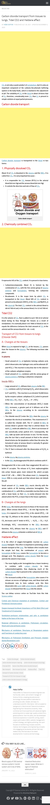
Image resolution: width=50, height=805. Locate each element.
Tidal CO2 (41, 669)
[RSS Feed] (20, 798)
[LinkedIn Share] (12, 646)
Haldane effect (32, 669)
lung (21, 547)
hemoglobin (21, 291)
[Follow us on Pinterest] (29, 798)
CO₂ (3, 85)
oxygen (41, 550)
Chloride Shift (6, 666)
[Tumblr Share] (25, 646)
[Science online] (8, 798)
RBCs (43, 173)
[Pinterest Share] (16, 646)
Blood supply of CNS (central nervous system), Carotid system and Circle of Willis (12, 764)
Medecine (6, 9)
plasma (31, 173)
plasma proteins (24, 457)
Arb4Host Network (29, 793)
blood (29, 93)
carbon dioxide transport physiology (34, 662)
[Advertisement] (25, 56)
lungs (9, 507)
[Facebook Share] (3, 646)
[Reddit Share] (21, 646)
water (19, 586)
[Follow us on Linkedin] (33, 798)
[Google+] (25, 798)
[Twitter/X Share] (8, 646)
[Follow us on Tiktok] (41, 798)
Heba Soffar (8, 24)
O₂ (5, 96)
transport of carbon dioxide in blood (13, 673)
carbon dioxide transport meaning (12, 662)
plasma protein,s (11, 377)
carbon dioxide (30, 556)
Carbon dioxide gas (12, 659)
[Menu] (47, 3)
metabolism (31, 85)
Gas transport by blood (19, 669)
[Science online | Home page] (8, 3)
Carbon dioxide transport (11, 161)
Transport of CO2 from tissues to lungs (14, 676)
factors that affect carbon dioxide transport (25, 666)
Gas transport (6, 669)
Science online (7, 596)
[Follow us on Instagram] (37, 798)
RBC (43, 386)
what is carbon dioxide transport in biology (15, 679)
